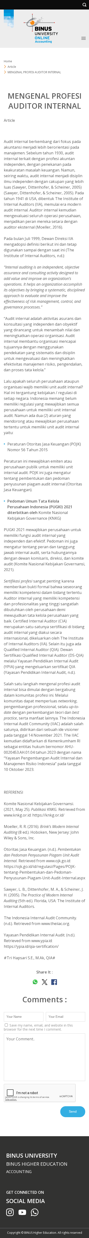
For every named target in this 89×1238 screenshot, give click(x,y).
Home (8, 61)
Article (9, 120)
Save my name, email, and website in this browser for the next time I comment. (38, 1027)
